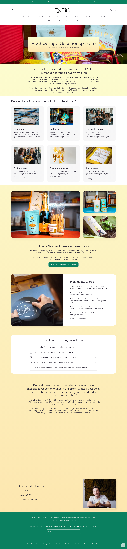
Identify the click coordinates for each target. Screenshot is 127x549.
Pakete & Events (54, 517)
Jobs (39, 517)
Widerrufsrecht (53, 543)
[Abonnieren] (78, 531)
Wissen (73, 520)
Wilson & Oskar (31, 544)
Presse (45, 517)
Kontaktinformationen (98, 543)
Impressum (87, 543)
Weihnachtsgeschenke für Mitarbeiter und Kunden (79, 517)
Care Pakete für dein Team (60, 520)
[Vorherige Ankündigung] (32, 2)
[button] (13, 10)
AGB (75, 543)
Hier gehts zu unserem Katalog (63, 264)
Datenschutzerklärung (65, 543)
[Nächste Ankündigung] (95, 2)
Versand (80, 543)
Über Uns (33, 517)
